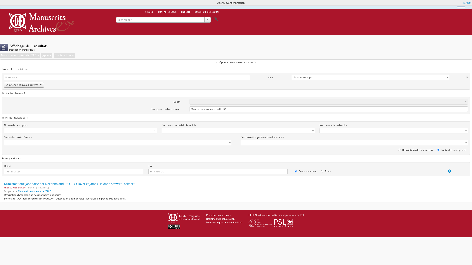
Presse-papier (216, 19)
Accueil (149, 12)
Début (7, 166)
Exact (327, 171)
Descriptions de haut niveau (417, 150)
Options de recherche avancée (236, 62)
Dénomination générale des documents (262, 137)
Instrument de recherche (333, 125)
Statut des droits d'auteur (18, 137)
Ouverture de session (207, 12)
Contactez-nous (167, 12)
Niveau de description (16, 125)
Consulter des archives (218, 215)
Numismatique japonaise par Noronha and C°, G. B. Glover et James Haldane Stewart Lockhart (69, 184)
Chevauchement (307, 171)
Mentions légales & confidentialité (224, 222)
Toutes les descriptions (453, 150)
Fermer (467, 2)
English (185, 12)
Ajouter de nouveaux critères (22, 84)
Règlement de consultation (220, 219)
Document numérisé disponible (179, 125)
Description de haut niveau (165, 109)
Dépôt (176, 101)
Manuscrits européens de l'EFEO (34, 191)
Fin (150, 166)
